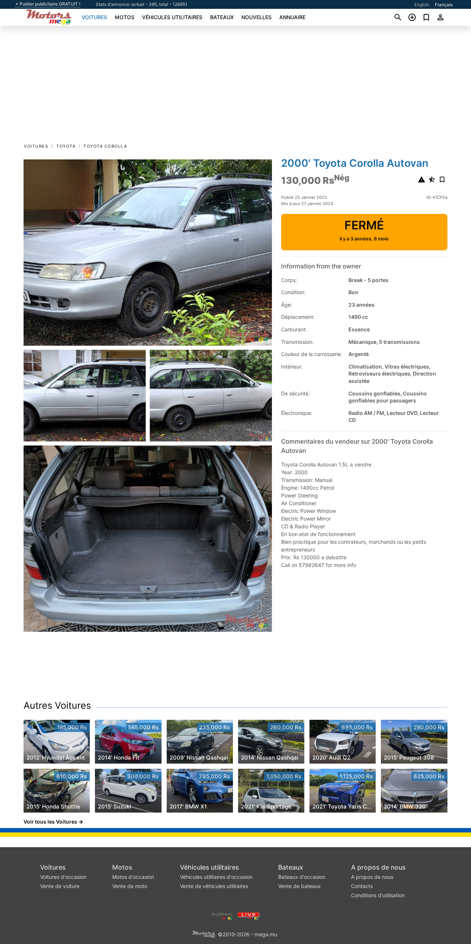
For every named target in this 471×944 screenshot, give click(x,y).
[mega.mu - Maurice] (203, 934)
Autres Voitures (57, 705)
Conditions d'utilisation (378, 895)
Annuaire (292, 17)
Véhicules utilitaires (172, 17)
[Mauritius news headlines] (248, 915)
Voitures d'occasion (63, 877)
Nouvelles (256, 17)
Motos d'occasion (133, 877)
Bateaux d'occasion (301, 877)
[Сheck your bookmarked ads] (426, 17)
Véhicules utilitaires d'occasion (216, 877)
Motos (124, 17)
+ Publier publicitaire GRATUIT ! (47, 4)
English (421, 4)
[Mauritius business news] (222, 915)
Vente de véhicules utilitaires (214, 886)
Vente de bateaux (299, 886)
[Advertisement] (235, 86)
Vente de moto (129, 886)
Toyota (65, 146)
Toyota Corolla (105, 146)
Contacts (362, 886)
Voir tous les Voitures (50, 821)
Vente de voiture (59, 886)
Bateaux (222, 17)
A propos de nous (378, 867)
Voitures (94, 17)
